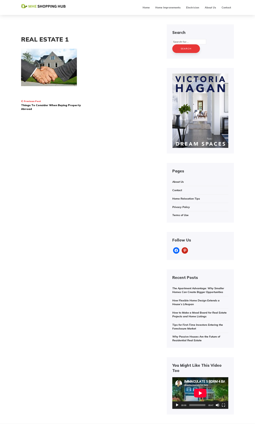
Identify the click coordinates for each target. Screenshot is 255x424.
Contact (226, 7)
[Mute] (217, 405)
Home (146, 7)
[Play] (177, 405)
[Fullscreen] (223, 405)
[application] (200, 393)
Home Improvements (168, 7)
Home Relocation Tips (186, 198)
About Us (210, 7)
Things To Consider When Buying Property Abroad (51, 105)
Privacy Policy (181, 207)
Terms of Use (180, 215)
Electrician (192, 7)
